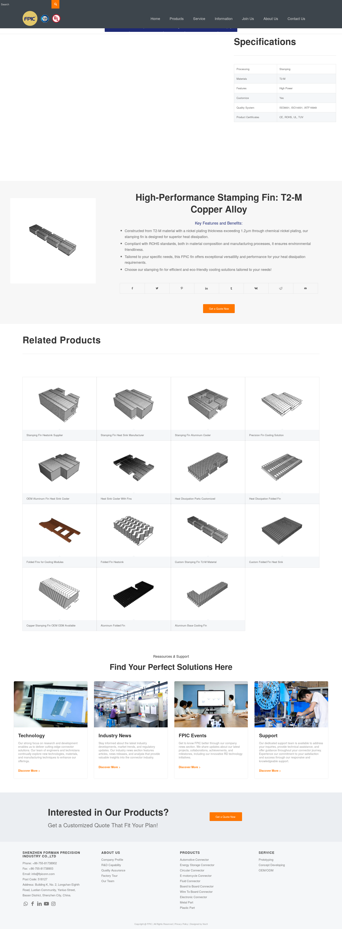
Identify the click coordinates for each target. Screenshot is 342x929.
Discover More (28, 770)
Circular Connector (192, 870)
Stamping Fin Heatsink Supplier (45, 435)
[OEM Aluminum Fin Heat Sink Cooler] (60, 467)
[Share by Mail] (305, 288)
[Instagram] (53, 903)
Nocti (205, 923)
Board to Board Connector (197, 886)
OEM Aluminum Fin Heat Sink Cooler (48, 498)
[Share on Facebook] (132, 288)
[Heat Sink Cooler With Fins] (134, 467)
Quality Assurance (113, 870)
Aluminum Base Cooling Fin (191, 625)
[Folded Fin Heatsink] (134, 530)
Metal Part (186, 902)
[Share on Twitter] (157, 288)
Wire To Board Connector (196, 891)
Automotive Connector (194, 859)
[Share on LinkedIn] (206, 288)
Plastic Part (187, 907)
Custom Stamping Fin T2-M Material (196, 562)
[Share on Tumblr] (231, 288)
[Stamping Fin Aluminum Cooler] (208, 403)
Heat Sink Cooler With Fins (116, 498)
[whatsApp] (25, 903)
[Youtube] (46, 903)
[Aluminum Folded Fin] (134, 593)
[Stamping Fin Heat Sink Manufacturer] (134, 403)
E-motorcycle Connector (196, 875)
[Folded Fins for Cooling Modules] (60, 530)
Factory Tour (109, 875)
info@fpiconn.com (43, 874)
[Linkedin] (39, 903)
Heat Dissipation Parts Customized (195, 498)
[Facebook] (32, 903)
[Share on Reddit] (281, 288)
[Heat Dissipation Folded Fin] (282, 467)
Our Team (107, 881)
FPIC (185, 256)
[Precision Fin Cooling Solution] (282, 403)
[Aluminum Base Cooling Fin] (208, 593)
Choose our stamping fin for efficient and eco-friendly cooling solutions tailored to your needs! (198, 269)
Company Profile (112, 859)
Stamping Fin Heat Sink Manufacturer (122, 435)
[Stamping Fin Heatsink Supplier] (60, 403)
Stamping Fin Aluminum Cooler (193, 435)
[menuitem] (155, 18)
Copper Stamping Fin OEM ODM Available (51, 625)
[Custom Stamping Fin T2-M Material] (208, 530)
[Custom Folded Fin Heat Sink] (282, 530)
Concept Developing (272, 865)
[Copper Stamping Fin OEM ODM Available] (60, 593)
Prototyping (266, 859)
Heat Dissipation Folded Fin (265, 498)
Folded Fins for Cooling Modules (45, 562)
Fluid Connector (190, 881)
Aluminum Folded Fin (113, 625)
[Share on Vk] (256, 288)
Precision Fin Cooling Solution (266, 435)
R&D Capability (111, 865)
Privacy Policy (181, 923)
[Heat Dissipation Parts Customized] (208, 467)
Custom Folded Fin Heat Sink (266, 562)
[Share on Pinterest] (182, 288)
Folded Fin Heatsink (112, 562)
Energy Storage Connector (197, 865)
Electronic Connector (193, 897)
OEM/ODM (266, 870)
